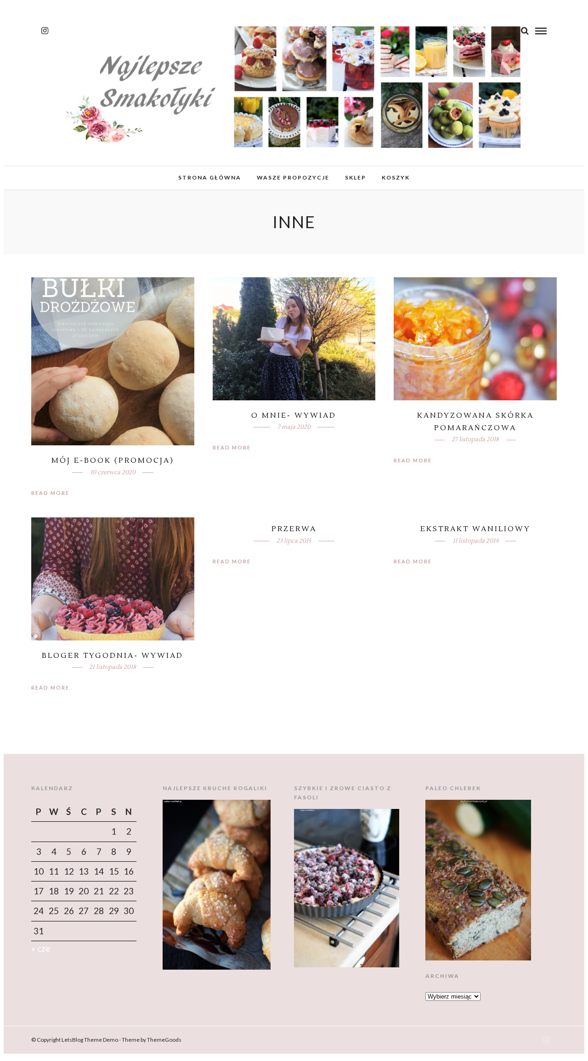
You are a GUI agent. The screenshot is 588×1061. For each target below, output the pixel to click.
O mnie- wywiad (293, 415)
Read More (50, 493)
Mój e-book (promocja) (112, 460)
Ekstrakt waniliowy (475, 528)
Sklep (355, 177)
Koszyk (396, 177)
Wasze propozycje (293, 177)
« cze (41, 948)
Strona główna (209, 177)
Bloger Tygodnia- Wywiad (112, 655)
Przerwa (294, 528)
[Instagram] (44, 31)
